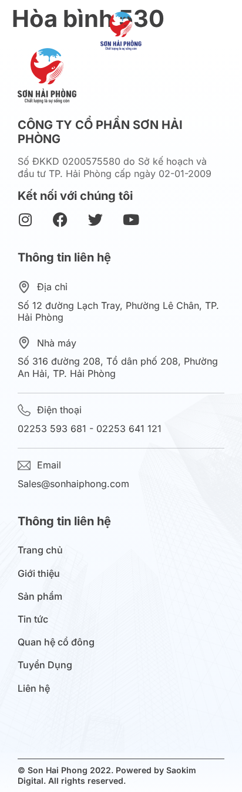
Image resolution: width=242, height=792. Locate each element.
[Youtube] (130, 219)
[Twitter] (95, 219)
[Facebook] (60, 219)
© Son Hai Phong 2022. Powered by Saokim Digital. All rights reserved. (107, 775)
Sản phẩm (40, 596)
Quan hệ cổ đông (56, 642)
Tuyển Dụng (45, 665)
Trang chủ (40, 550)
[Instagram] (25, 219)
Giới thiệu (39, 573)
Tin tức (33, 619)
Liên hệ (34, 688)
